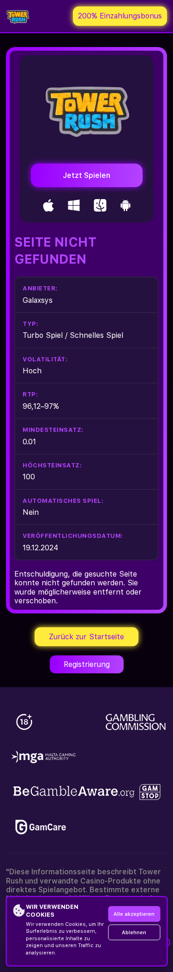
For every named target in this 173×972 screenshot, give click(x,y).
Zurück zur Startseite (86, 636)
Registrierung (87, 664)
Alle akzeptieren (134, 914)
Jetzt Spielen (86, 175)
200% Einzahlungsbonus (120, 16)
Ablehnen (134, 933)
